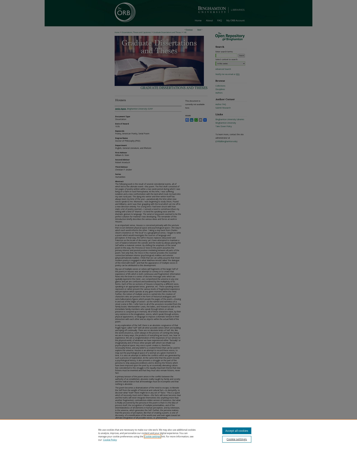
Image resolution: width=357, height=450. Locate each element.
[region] (178, 434)
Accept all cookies (236, 431)
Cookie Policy (110, 439)
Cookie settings (152, 436)
